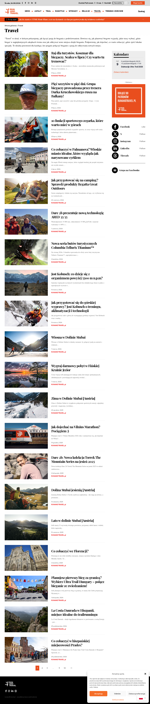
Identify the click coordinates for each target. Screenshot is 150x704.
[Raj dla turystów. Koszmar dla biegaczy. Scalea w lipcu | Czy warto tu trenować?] (26, 64)
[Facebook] (25, 3)
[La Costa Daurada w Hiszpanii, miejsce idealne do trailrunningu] (26, 619)
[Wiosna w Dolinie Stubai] (26, 344)
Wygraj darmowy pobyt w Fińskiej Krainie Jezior (75, 368)
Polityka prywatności (118, 699)
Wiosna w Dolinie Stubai (68, 337)
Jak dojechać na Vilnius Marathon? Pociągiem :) (75, 429)
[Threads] (35, 3)
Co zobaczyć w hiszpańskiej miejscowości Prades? (70, 643)
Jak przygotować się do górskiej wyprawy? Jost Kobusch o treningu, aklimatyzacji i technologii (76, 306)
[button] (145, 674)
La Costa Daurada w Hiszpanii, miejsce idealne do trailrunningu (74, 612)
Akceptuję (98, 694)
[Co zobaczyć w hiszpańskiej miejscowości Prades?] (26, 650)
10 (65, 668)
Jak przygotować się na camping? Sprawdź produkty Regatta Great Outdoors (74, 184)
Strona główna (10, 26)
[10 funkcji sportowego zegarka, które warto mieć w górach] (26, 130)
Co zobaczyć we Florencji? (69, 551)
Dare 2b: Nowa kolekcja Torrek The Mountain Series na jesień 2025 (76, 459)
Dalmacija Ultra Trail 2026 (132, 66)
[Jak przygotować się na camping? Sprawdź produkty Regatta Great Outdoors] (26, 191)
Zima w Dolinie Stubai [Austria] (73, 398)
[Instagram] (128, 141)
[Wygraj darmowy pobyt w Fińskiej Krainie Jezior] (26, 375)
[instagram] (28, 3)
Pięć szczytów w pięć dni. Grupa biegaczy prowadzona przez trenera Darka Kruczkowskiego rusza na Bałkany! (76, 90)
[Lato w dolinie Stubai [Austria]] (26, 527)
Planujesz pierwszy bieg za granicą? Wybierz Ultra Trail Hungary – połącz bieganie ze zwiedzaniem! (77, 581)
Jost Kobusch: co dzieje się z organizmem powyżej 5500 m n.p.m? (77, 276)
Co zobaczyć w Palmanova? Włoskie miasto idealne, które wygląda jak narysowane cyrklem (76, 153)
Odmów (117, 694)
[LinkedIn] (32, 3)
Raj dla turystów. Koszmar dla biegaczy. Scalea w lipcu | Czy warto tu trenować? (77, 57)
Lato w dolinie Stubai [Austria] (72, 520)
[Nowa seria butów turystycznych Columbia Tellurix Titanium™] (26, 252)
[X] (128, 134)
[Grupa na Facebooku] (115, 170)
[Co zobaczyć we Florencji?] (26, 558)
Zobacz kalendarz (121, 72)
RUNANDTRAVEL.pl (58, 76)
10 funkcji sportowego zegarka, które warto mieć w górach (77, 122)
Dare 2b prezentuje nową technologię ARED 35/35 (77, 215)
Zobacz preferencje (137, 694)
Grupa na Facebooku (129, 170)
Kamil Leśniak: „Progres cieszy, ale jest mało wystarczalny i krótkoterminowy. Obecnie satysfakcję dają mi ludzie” (67, 19)
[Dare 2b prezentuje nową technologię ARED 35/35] (26, 222)
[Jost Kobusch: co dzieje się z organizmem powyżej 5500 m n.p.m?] (26, 283)
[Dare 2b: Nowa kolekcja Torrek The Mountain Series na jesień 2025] (26, 466)
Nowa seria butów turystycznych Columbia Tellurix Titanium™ (74, 245)
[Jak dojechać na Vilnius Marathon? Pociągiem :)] (26, 436)
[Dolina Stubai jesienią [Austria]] (26, 497)
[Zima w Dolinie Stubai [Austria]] (26, 405)
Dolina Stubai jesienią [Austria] (73, 490)
